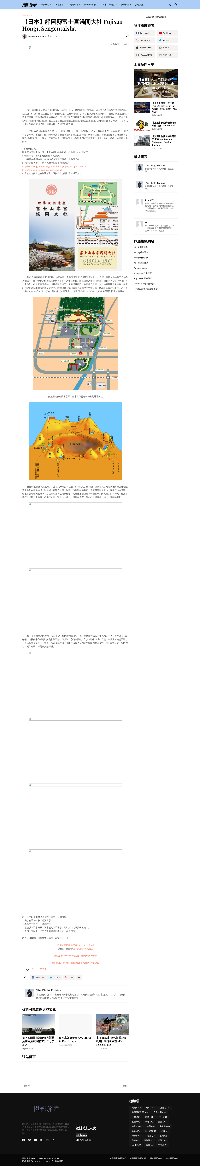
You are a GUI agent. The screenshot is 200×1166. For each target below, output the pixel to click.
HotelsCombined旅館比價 (146, 289)
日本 (30, 15)
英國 (162, 1121)
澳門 (163, 1136)
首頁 (24, 15)
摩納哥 (148, 1140)
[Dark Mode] (170, 4)
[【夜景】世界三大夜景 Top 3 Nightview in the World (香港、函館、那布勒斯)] (142, 107)
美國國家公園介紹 (138, 1158)
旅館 (165, 1107)
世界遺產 (42, 969)
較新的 (27, 1086)
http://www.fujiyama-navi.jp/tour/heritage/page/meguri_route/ (54, 166)
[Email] (72, 977)
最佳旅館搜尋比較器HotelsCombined (75, 945)
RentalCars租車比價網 (144, 283)
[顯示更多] (79, 977)
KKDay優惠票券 (141, 252)
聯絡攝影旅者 (172, 1158)
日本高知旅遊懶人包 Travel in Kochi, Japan (75, 1039)
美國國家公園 (90, 4)
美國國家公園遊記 (118, 1158)
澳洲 (149, 1121)
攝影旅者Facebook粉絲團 (66, 955)
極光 (151, 1136)
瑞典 (149, 1145)
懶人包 (165, 1126)
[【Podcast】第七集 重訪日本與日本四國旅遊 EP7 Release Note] (112, 1024)
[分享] (127, 36)
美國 (136, 1107)
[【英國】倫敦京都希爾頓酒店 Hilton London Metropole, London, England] (142, 140)
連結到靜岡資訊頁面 (83, 948)
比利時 (136, 1145)
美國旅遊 (74, 4)
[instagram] (41, 1140)
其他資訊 (139, 4)
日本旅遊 (59, 4)
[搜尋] (175, 4)
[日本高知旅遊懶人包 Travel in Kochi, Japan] (75, 1024)
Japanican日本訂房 (143, 273)
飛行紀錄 (150, 1131)
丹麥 (135, 1140)
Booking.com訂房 (142, 268)
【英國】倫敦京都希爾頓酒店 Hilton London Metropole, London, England (164, 141)
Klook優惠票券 (141, 247)
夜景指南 (125, 4)
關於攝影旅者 (156, 1158)
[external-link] (47, 1140)
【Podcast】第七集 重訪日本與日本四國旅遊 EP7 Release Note (111, 1041)
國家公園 (159, 1112)
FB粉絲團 (75, 962)
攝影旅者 (29, 4)
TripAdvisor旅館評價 (143, 278)
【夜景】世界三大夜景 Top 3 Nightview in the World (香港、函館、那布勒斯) (164, 107)
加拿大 (137, 1126)
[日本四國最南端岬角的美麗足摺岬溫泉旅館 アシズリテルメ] (38, 1024)
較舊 (125, 1086)
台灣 (136, 1117)
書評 (162, 1140)
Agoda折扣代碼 (141, 263)
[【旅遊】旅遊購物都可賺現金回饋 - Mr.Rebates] (142, 125)
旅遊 (149, 1117)
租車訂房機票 (108, 4)
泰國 (164, 1131)
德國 (151, 1126)
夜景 (136, 1121)
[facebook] (23, 1140)
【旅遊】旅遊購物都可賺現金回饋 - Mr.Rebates (164, 124)
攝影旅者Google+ (89, 955)
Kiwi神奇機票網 (141, 257)
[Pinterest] (66, 977)
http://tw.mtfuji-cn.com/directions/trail (42, 170)
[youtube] (35, 1140)
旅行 (163, 1117)
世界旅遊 (45, 4)
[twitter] (29, 1140)
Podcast (137, 1136)
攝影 (136, 1131)
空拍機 (162, 1145)
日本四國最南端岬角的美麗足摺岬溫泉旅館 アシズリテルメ (38, 1041)
